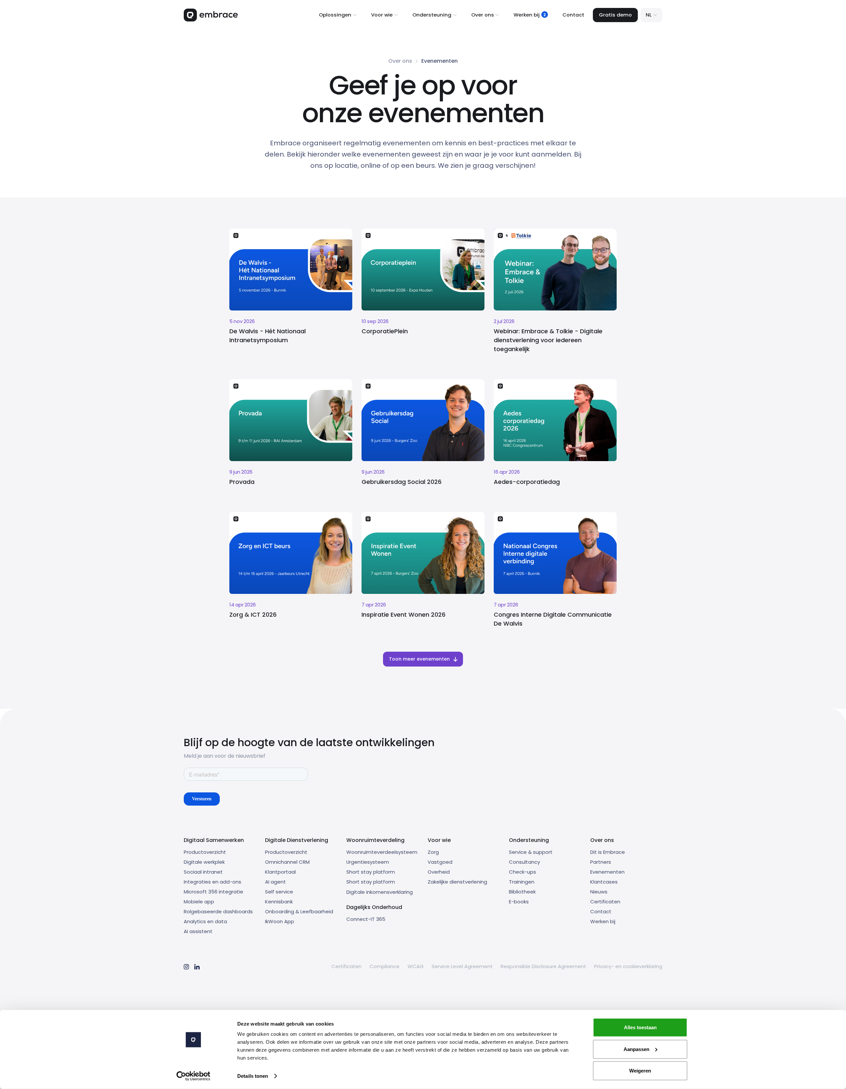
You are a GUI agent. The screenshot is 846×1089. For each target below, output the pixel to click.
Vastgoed (440, 861)
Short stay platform (370, 871)
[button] (338, 15)
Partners (600, 861)
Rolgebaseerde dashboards (218, 911)
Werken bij (602, 921)
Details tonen (252, 1076)
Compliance (384, 966)
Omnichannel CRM (287, 861)
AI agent (275, 881)
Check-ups (522, 871)
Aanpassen (636, 1049)
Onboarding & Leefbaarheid (299, 911)
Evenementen (607, 871)
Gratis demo (615, 14)
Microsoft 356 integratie (213, 891)
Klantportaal (280, 871)
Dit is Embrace (607, 852)
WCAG (415, 966)
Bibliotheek (522, 891)
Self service (279, 891)
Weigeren (640, 1070)
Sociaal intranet (203, 871)
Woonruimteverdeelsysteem (381, 852)
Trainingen (521, 881)
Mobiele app (199, 901)
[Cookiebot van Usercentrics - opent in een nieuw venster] (193, 1076)
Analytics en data (205, 921)
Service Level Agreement (462, 966)
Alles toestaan (640, 1027)
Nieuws (598, 891)
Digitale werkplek (204, 861)
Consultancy (524, 861)
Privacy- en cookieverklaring (628, 966)
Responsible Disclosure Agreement (543, 966)
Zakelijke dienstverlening (457, 881)
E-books (519, 901)
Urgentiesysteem (367, 861)
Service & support (531, 852)
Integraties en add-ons (212, 881)
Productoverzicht (205, 852)
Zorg (433, 852)
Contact (573, 14)
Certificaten (605, 901)
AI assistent (198, 931)
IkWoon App (279, 921)
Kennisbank (279, 901)
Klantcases (604, 881)
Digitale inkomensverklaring (379, 892)
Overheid (439, 871)
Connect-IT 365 (365, 919)
